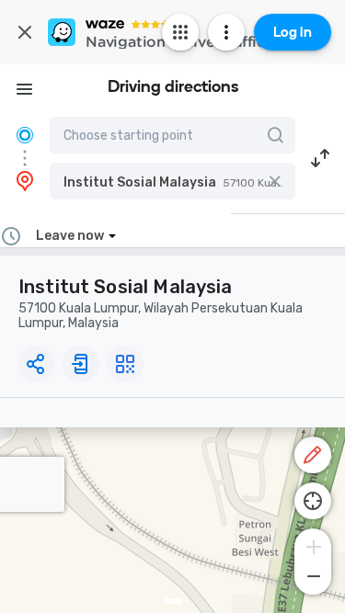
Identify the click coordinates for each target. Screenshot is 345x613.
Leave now (70, 236)
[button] (172, 181)
